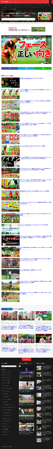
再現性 (27, 19)
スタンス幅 (39, 324)
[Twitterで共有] (26, 68)
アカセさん (10, 346)
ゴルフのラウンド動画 (37, 5)
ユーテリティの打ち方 (6, 391)
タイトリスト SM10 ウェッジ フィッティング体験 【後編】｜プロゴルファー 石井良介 (46, 439)
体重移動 (6, 345)
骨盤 (46, 346)
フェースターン (4, 323)
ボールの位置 (48, 322)
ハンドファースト (43, 322)
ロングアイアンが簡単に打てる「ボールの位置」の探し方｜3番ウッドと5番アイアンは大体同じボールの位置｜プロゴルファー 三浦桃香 (43, 328)
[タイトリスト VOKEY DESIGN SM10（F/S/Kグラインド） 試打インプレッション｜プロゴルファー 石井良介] (39, 433)
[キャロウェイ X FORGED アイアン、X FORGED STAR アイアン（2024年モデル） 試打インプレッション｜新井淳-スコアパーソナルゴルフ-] (39, 394)
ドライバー (10, 7)
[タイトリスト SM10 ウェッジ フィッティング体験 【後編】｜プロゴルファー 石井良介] (39, 439)
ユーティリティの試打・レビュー (7, 410)
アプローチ (34, 7)
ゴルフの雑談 (4, 7)
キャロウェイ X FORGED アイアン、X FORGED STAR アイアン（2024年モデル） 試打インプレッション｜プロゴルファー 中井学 (47, 374)
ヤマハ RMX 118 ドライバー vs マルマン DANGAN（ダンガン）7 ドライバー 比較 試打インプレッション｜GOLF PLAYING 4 (26, 432)
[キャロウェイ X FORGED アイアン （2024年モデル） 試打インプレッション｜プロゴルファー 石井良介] (39, 402)
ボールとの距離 (25, 347)
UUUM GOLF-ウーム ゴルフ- (45, 345)
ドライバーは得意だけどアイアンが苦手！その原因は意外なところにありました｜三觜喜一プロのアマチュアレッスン (26, 351)
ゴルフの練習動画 (5, 429)
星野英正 (14, 345)
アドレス (9, 345)
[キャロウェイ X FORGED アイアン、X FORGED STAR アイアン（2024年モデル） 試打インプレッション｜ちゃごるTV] (39, 367)
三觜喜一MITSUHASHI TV (6, 322)
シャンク (3, 345)
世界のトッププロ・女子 (19, 5)
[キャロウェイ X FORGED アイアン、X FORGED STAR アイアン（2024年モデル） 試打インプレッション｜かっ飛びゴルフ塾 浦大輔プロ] (39, 387)
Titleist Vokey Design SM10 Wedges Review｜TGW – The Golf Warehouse (46, 426)
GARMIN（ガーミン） (26, 346)
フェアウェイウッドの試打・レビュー (8, 407)
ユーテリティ (23, 7)
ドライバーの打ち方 (29, 125)
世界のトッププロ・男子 (9, 5)
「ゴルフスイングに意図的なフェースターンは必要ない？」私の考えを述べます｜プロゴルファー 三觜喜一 (26, 327)
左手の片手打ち (25, 323)
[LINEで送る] (43, 68)
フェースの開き (30, 323)
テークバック (8, 19)
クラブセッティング (5, 423)
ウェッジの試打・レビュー (6, 415)
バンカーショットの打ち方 (6, 399)
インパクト (28, 322)
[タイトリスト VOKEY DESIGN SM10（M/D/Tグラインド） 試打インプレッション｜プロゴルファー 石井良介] (39, 421)
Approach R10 (30, 347)
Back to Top (26, 359)
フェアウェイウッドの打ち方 (7, 388)
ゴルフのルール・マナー (6, 426)
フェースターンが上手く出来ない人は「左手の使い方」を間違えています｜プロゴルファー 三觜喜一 (9, 328)
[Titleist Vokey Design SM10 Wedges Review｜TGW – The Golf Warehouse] (39, 427)
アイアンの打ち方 (9, 18)
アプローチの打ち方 (5, 396)
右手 (11, 345)
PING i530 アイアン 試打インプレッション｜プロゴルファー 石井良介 (46, 380)
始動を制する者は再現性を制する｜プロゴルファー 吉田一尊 (31, 78)
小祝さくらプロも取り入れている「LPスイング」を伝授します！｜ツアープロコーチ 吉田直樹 (43, 350)
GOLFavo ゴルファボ (14, 19)
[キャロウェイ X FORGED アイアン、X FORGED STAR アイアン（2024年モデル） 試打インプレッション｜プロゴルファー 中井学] (39, 374)
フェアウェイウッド (16, 7)
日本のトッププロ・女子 (28, 5)
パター (43, 7)
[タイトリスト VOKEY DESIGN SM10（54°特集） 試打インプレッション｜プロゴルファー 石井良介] (39, 415)
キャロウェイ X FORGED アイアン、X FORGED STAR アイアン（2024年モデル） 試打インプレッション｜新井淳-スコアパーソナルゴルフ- (47, 395)
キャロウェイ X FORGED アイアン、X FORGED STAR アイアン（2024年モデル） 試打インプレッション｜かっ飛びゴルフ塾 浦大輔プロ (47, 387)
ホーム (2, 5)
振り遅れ (11, 322)
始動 (25, 19)
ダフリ (23, 345)
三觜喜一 (8, 323)
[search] (15, 366)
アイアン (28, 7)
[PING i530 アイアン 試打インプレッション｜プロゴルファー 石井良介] (39, 381)
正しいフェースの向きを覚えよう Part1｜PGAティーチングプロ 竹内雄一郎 (34, 224)
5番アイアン (37, 323)
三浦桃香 (43, 324)
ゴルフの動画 (9, 446)
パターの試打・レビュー (6, 418)
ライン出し (4, 19)
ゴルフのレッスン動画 (46, 5)
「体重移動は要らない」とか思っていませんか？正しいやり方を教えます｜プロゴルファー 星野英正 (9, 349)
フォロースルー (12, 323)
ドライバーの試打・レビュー (7, 404)
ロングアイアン (38, 322)
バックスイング (38, 345)
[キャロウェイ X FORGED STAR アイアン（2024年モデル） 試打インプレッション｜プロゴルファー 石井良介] (39, 408)
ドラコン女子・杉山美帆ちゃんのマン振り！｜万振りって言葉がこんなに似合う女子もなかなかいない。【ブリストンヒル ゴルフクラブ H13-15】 (26, 418)
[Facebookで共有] (9, 68)
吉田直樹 (48, 346)
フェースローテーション (20, 19)
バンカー (38, 7)
